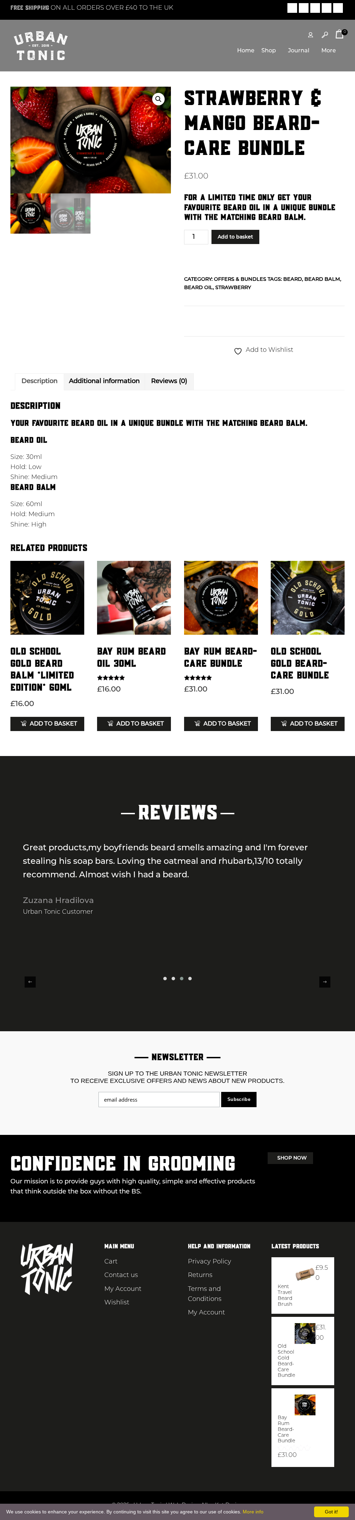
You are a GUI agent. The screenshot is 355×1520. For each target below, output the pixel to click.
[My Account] (311, 35)
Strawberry (233, 287)
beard (292, 279)
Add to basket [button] (53, 724)
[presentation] (30, 982)
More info (253, 1511)
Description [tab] (39, 382)
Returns (200, 1276)
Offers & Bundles (240, 279)
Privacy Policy (209, 1262)
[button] (158, 99)
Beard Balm (322, 279)
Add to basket (235, 237)
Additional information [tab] (104, 382)
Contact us (121, 1276)
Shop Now (292, 1158)
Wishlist (116, 1303)
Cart (111, 1262)
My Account (122, 1289)
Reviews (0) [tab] (169, 382)
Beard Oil (198, 287)
